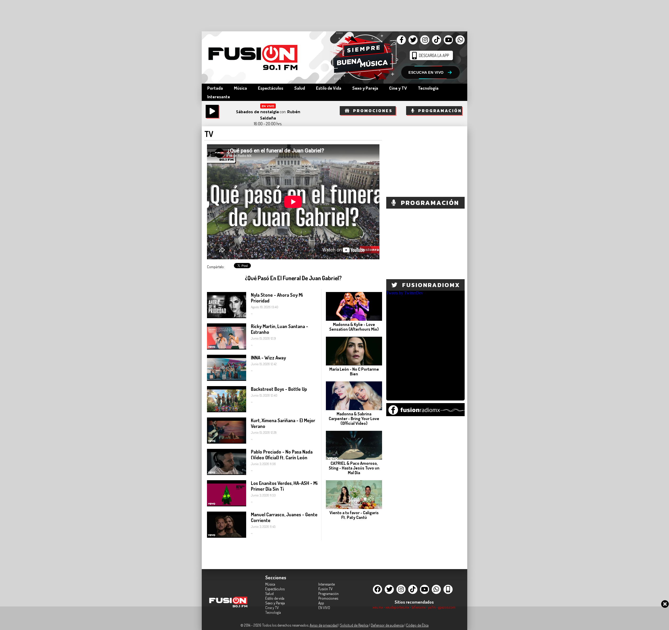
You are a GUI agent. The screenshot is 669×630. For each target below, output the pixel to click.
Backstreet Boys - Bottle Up (279, 389)
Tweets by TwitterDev (404, 293)
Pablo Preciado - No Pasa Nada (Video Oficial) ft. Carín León (282, 454)
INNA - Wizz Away (268, 357)
